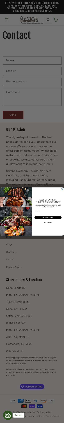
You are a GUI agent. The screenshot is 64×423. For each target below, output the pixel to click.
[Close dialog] (62, 189)
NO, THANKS (48, 222)
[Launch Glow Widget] (7, 415)
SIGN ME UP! (48, 217)
